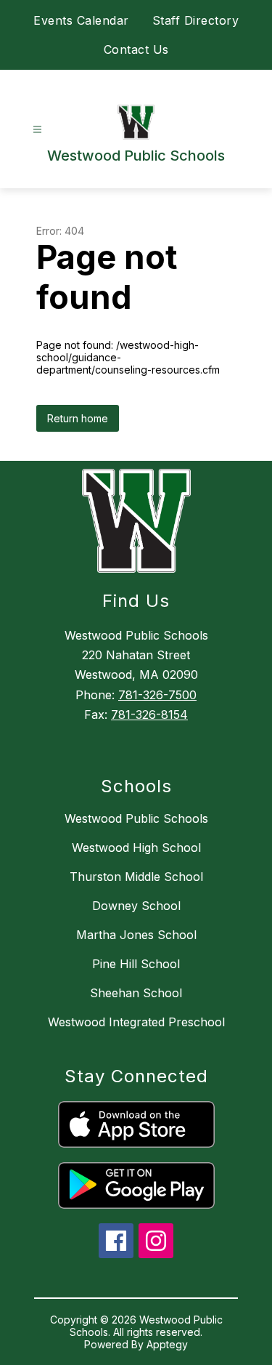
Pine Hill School (136, 964)
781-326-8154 (149, 714)
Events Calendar (81, 20)
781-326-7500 (157, 695)
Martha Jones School (136, 934)
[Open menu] (37, 129)
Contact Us (136, 49)
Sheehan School (136, 993)
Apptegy (167, 1344)
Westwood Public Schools (136, 818)
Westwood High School (136, 847)
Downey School (136, 905)
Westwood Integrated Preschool (136, 1022)
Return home (77, 418)
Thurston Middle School (136, 876)
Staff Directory (195, 20)
